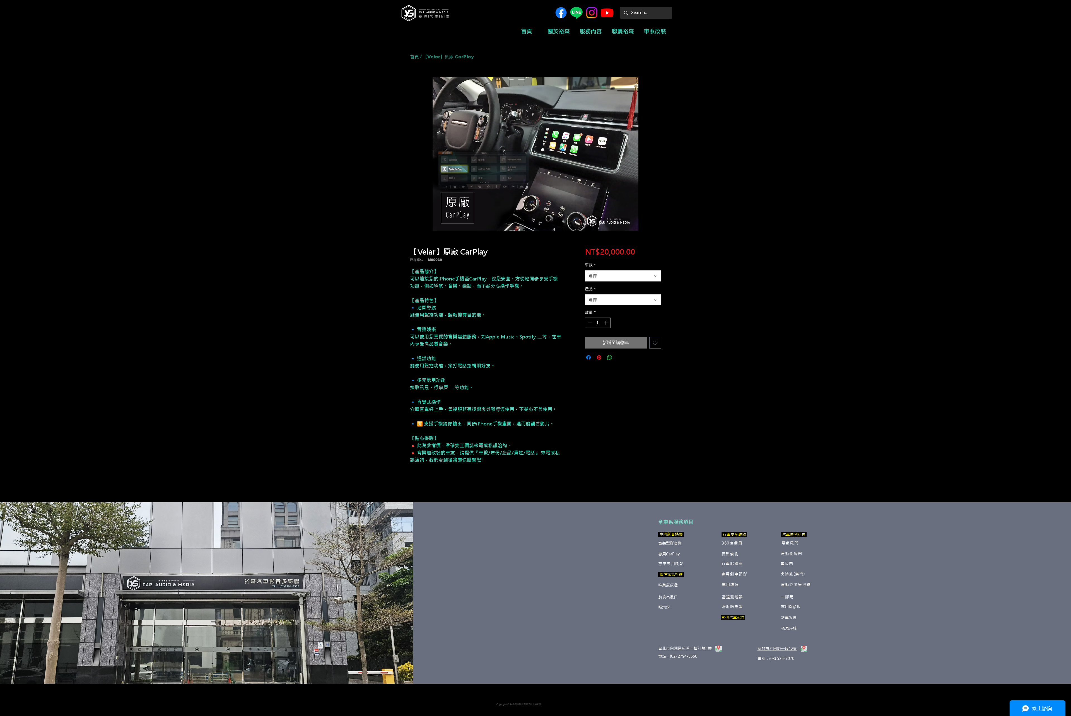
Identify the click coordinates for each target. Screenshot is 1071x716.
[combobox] (623, 276)
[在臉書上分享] (588, 357)
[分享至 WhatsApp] (609, 357)
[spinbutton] (598, 323)
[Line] (576, 12)
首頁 (414, 56)
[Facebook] (561, 12)
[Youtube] (607, 12)
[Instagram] (591, 12)
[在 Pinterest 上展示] (599, 357)
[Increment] (606, 323)
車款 (590, 265)
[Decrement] (589, 323)
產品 (590, 289)
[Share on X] (620, 357)
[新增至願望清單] (655, 343)
